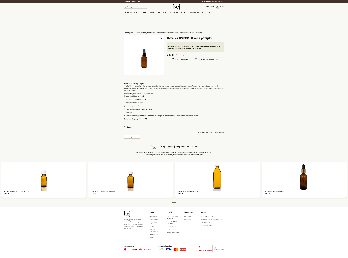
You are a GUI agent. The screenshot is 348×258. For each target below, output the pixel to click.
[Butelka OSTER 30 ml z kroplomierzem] (130, 177)
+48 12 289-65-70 (219, 1)
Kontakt (152, 237)
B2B (210, 12)
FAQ (168, 229)
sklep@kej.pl (207, 1)
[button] (161, 38)
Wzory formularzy (173, 233)
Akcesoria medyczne (164, 33)
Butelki (175, 33)
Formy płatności (172, 226)
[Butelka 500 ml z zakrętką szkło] (217, 177)
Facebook (187, 216)
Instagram (187, 220)
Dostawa (133, 1)
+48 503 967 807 (207, 225)
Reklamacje (154, 220)
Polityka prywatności (154, 230)
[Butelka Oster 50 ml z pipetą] (304, 177)
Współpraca (154, 234)
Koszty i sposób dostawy (172, 217)
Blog (139, 1)
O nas (152, 226)
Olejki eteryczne (129, 12)
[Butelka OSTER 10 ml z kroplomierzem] (44, 177)
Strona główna (129, 33)
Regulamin (153, 223)
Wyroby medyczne (196, 12)
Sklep (138, 33)
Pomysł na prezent (177, 12)
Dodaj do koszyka (15, 193)
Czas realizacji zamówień (172, 222)
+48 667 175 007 (207, 222)
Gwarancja (127, 1)
